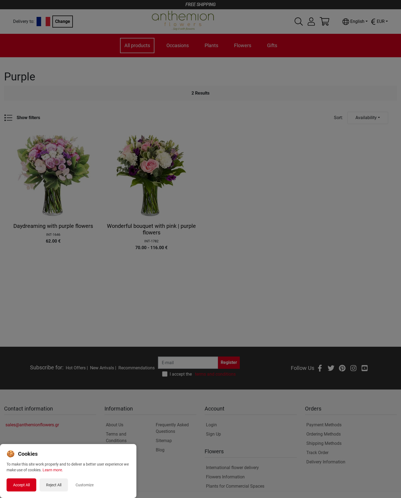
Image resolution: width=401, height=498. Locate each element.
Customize (85, 485)
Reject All (53, 485)
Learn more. (53, 470)
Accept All (21, 485)
